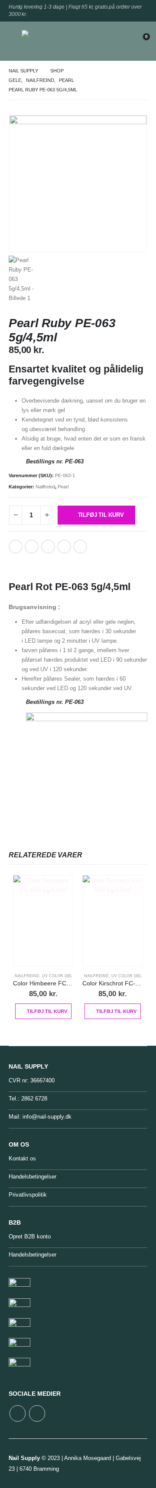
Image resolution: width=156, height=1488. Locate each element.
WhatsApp (80, 546)
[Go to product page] (43, 920)
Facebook (16, 546)
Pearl (63, 486)
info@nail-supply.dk (47, 1116)
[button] (15, 41)
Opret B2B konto (30, 1236)
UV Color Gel (57, 976)
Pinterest (48, 546)
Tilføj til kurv (101, 515)
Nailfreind (45, 486)
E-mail (64, 546)
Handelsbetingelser (32, 1176)
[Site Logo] (41, 41)
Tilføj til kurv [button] (47, 1011)
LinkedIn (32, 546)
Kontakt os (22, 1158)
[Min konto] (119, 41)
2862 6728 (34, 1098)
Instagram (37, 1413)
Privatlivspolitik (28, 1194)
